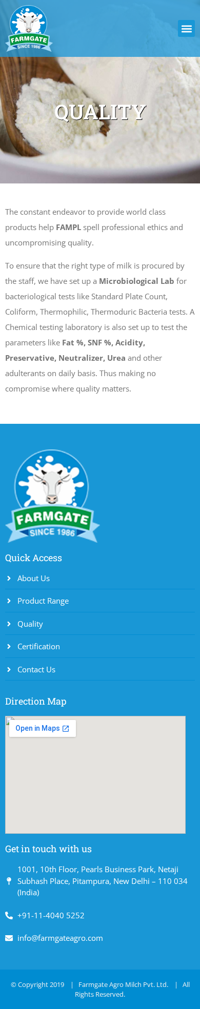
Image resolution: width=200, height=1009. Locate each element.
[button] (186, 28)
